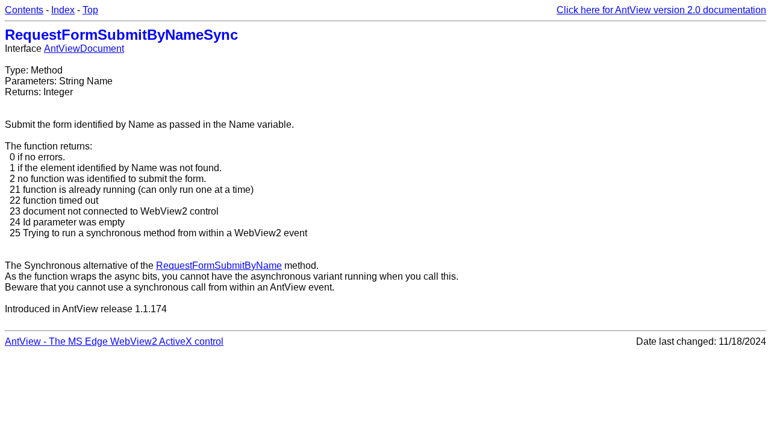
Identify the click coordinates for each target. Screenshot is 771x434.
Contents (24, 10)
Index (63, 10)
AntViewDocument (84, 48)
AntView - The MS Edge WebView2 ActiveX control (114, 341)
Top (90, 10)
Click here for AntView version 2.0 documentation (661, 10)
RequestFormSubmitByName (219, 265)
